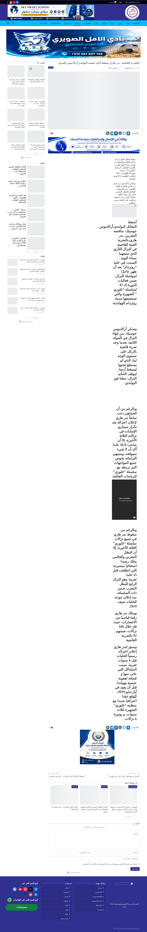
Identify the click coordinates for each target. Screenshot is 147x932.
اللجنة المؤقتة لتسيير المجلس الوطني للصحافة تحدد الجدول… (17, 170)
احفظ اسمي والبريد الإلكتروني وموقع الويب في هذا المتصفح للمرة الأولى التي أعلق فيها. (110, 864)
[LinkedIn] (36, 894)
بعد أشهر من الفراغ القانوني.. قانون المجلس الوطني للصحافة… (17, 198)
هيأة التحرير (98, 892)
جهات (127, 23)
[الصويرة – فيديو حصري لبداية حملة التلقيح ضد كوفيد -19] (16, 93)
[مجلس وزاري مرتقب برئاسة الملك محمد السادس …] (36, 186)
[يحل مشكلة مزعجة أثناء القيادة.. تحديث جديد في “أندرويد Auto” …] (36, 228)
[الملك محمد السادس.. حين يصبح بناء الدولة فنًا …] (64, 795)
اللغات (120, 2)
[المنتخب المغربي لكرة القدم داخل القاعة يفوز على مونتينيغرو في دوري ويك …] (36, 243)
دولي (96, 23)
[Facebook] (36, 889)
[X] (30, 889)
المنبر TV (43, 23)
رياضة (77, 23)
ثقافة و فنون (132, 786)
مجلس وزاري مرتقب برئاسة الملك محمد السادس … (17, 183)
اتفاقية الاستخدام (97, 896)
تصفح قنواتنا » (21, 907)
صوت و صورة (64, 918)
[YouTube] (20, 889)
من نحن (100, 888)
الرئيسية (136, 23)
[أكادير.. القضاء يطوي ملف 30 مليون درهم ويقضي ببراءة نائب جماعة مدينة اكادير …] (12, 301)
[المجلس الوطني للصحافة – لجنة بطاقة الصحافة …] (36, 71)
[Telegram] (15, 889)
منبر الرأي (68, 23)
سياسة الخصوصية (97, 901)
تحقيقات (88, 23)
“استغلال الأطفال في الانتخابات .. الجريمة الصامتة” (66, 776)
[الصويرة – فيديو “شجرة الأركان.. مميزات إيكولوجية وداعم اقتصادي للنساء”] (36, 93)
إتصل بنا (100, 910)
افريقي (104, 23)
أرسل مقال (99, 905)
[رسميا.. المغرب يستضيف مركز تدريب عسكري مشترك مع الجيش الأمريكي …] (36, 214)
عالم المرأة (56, 23)
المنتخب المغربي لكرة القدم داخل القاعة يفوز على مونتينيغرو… (19, 241)
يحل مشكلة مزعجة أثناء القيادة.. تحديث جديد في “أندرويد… (17, 226)
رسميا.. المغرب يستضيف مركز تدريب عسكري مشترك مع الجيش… (16, 213)
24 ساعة (51, 67)
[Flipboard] (30, 894)
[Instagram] (25, 889)
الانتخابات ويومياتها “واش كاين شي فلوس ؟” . (123, 776)
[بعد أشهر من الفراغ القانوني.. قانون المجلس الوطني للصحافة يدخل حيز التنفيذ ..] (36, 200)
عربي (112, 23)
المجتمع (66, 892)
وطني (120, 23)
